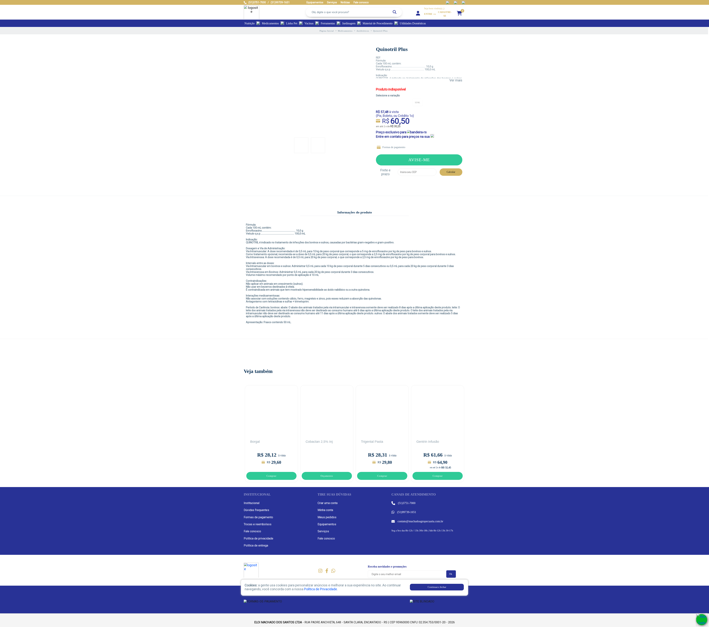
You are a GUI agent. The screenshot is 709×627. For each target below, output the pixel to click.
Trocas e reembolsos (257, 524)
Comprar (271, 475)
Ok (450, 574)
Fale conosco (252, 531)
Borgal (255, 441)
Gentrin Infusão (427, 441)
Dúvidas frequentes (256, 510)
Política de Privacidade (320, 589)
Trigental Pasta (372, 441)
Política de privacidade (258, 538)
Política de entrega (256, 545)
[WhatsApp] (701, 619)
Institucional (251, 503)
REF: (378, 57)
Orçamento (327, 475)
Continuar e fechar (437, 587)
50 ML (417, 103)
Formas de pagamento (393, 147)
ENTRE (428, 14)
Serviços (323, 531)
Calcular (451, 172)
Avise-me (419, 159)
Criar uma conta (328, 503)
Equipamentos (327, 524)
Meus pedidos (327, 517)
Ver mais (455, 80)
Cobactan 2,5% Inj (319, 441)
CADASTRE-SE (445, 14)
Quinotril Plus (392, 49)
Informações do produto (354, 212)
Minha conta (325, 510)
